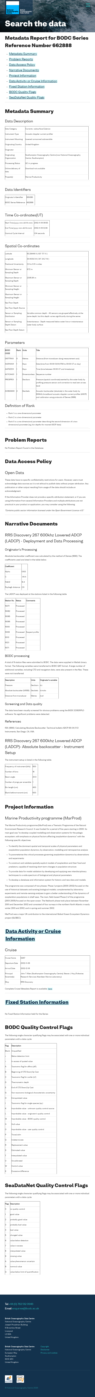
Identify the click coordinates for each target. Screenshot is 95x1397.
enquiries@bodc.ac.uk (25, 1308)
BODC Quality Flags (22, 92)
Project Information (22, 76)
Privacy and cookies (49, 1353)
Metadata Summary (23, 54)
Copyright (45, 1347)
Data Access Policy (22, 65)
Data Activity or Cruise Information (33, 81)
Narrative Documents (24, 70)
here (50, 989)
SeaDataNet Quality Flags (26, 97)
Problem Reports (21, 59)
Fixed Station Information (26, 86)
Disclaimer (45, 1350)
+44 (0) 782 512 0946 (21, 1304)
